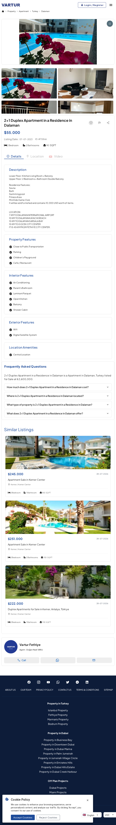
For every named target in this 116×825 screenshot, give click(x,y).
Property (12, 11)
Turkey (35, 11)
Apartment (24, 11)
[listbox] (58, 689)
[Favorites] (91, 123)
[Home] (3, 11)
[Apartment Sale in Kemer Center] (58, 468)
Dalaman (45, 11)
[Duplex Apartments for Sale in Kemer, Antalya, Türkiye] (58, 597)
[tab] (14, 156)
